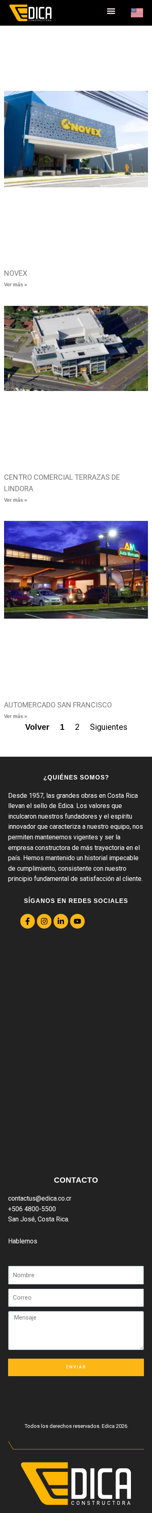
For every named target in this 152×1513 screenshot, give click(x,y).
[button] (111, 11)
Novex (15, 273)
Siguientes (108, 727)
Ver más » (15, 285)
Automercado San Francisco (58, 705)
